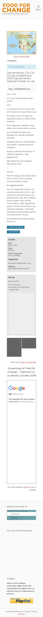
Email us (26, 487)
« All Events (12, 61)
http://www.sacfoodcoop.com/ (18, 268)
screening (16, 255)
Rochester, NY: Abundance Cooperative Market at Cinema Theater (14, 347)
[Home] (16, 8)
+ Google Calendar (15, 227)
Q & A (10, 255)
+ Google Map (13, 290)
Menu (38, 9)
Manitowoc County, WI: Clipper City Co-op (29, 343)
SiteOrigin (21, 614)
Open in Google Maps (28, 362)
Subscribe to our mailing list (17, 511)
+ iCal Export (13, 232)
